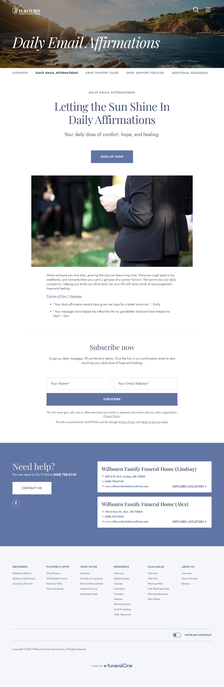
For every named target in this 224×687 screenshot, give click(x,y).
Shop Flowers (53, 573)
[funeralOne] (120, 665)
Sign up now (112, 156)
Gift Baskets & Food (56, 578)
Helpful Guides (122, 578)
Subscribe (112, 399)
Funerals (118, 583)
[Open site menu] (208, 9)
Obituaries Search (21, 573)
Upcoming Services (22, 583)
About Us (188, 566)
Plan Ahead (156, 566)
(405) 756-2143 (64, 474)
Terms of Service (150, 422)
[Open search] (196, 9)
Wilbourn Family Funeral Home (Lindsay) (149, 468)
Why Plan (153, 578)
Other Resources (122, 614)
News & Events (189, 578)
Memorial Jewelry (55, 588)
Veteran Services (88, 588)
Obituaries (19, 566)
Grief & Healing (122, 609)
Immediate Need (88, 594)
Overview (85, 573)
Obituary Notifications (23, 578)
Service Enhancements (91, 583)
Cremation (119, 588)
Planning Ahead (122, 604)
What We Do (88, 566)
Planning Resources (158, 594)
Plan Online (154, 599)
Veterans (118, 599)
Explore (188, 486)
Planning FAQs (155, 583)
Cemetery (119, 594)
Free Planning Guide (158, 588)
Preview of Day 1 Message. (64, 296)
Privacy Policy (111, 416)
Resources (121, 566)
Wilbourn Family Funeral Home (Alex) (145, 504)
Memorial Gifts (54, 583)
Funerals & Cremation (91, 578)
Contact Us (32, 488)
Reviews (186, 583)
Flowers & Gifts (57, 566)
